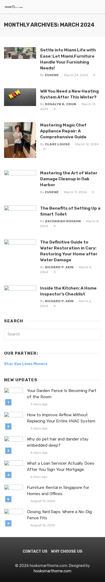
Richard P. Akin (59, 267)
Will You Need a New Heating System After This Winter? (69, 94)
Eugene (52, 75)
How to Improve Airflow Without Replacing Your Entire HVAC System (61, 418)
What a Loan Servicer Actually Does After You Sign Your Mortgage (60, 466)
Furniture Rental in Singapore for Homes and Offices (58, 490)
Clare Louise (57, 144)
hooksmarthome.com (52, 571)
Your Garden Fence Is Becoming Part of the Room (61, 393)
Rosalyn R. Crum (60, 104)
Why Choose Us (66, 551)
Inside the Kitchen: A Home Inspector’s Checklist (68, 291)
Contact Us (35, 551)
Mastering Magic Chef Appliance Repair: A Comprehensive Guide (63, 130)
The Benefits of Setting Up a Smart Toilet (70, 211)
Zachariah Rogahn (63, 221)
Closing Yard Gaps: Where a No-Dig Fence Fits (59, 514)
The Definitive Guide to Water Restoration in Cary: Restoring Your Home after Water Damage (68, 250)
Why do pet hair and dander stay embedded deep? (58, 442)
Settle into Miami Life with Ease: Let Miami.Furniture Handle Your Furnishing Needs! (68, 58)
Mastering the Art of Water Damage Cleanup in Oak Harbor (68, 178)
